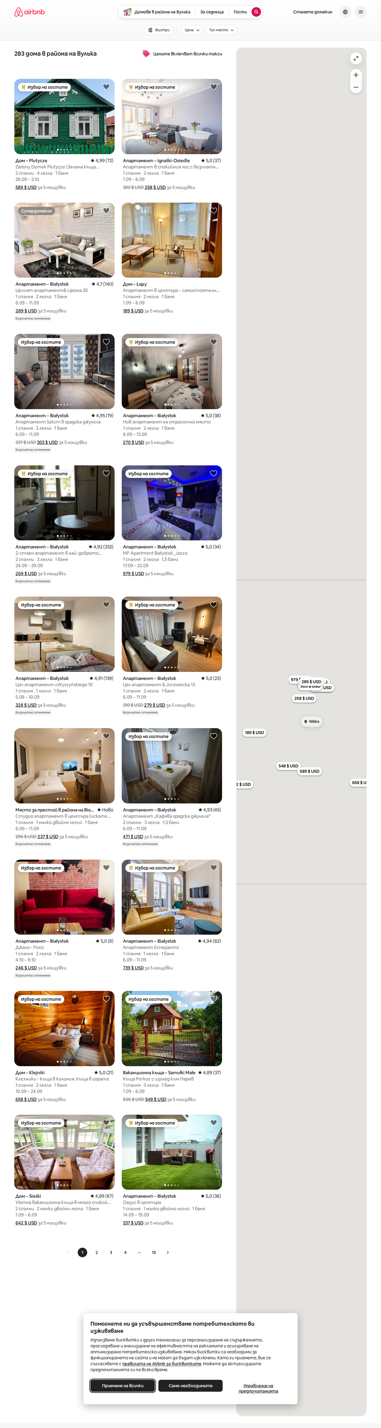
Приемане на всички (122, 1385)
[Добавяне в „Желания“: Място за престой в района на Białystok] (106, 736)
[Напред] (167, 1252)
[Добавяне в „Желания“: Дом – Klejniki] (106, 998)
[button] (26, 187)
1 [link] (82, 1252)
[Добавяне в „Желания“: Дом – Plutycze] (106, 86)
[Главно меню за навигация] (361, 12)
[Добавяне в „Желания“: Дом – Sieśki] (106, 1122)
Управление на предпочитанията (258, 1388)
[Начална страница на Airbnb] (29, 12)
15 (154, 1252)
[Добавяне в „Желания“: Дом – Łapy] (213, 210)
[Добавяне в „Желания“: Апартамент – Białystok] (106, 210)
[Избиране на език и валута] (345, 12)
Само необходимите (191, 1385)
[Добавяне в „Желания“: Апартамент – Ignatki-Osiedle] (213, 86)
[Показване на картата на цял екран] (356, 58)
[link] (69, 1252)
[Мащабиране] (356, 75)
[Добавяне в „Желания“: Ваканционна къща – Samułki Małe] (213, 998)
